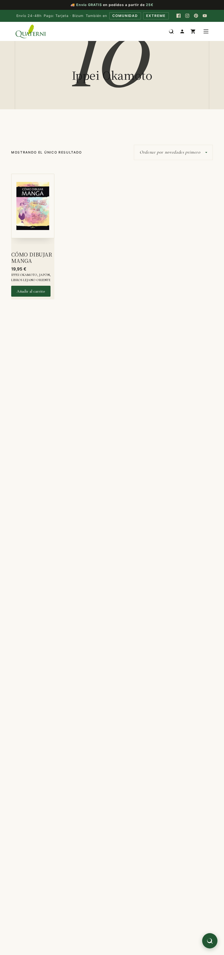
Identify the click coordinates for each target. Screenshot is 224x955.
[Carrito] (193, 31)
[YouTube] (205, 16)
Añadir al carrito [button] (31, 291)
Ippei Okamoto (24, 275)
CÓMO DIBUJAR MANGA (31, 257)
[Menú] (206, 31)
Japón (44, 275)
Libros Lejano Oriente (31, 280)
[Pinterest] (196, 16)
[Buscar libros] (171, 31)
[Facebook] (178, 16)
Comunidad (125, 16)
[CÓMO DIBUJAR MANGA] (32, 209)
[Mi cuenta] (182, 31)
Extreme (156, 16)
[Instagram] (187, 16)
